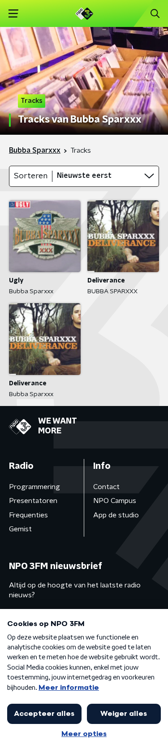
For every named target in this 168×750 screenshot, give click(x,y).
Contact (106, 486)
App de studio (116, 515)
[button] (13, 13)
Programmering (34, 486)
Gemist (20, 529)
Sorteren (30, 176)
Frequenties (28, 515)
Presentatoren (33, 500)
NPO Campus (114, 500)
